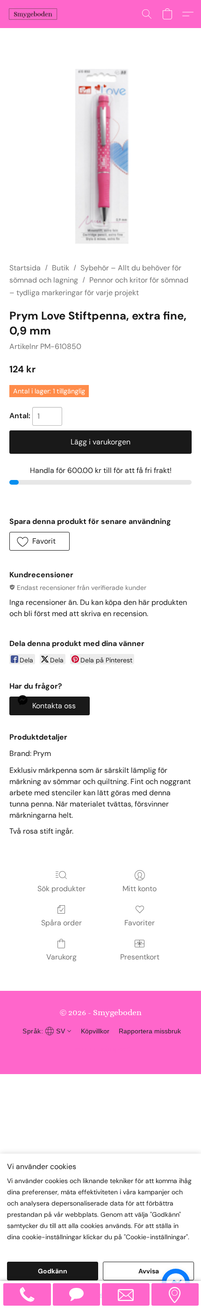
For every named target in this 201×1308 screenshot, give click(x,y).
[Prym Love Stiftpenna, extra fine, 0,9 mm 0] (100, 156)
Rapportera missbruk (150, 1031)
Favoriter (139, 923)
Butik (60, 268)
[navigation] (46, 1031)
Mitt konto (139, 889)
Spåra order (61, 923)
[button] (34, 14)
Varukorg (61, 957)
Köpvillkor (95, 1031)
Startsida (25, 268)
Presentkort (139, 957)
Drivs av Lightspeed (101, 1049)
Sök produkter (61, 889)
